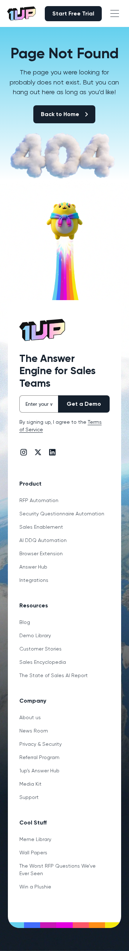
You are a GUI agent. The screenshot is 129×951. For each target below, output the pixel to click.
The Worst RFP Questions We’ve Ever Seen (57, 869)
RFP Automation (38, 500)
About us (30, 717)
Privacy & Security (40, 744)
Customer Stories (40, 649)
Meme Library (35, 839)
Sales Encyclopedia (42, 662)
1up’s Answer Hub (39, 770)
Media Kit (30, 784)
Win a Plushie (35, 887)
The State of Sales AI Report (53, 675)
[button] (115, 13)
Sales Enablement (41, 527)
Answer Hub (33, 567)
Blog (24, 622)
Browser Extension (41, 553)
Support (29, 797)
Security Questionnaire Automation (61, 513)
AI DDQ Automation (43, 540)
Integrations (33, 580)
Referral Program (39, 757)
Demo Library (35, 635)
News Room (33, 731)
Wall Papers (33, 852)
